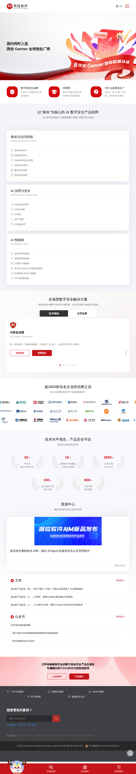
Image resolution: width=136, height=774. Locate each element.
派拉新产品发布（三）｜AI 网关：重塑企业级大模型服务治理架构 (42, 597)
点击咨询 (57, 676)
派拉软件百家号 (41, 735)
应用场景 (82, 313)
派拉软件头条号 (59, 735)
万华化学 (21, 725)
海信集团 (11, 725)
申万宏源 (32, 725)
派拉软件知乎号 (24, 735)
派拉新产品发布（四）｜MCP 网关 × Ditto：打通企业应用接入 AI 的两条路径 (47, 589)
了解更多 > (120, 580)
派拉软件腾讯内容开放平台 (81, 735)
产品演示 (79, 676)
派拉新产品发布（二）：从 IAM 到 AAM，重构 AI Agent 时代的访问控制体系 (47, 605)
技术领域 (54, 313)
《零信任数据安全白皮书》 (23, 641)
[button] (60, 365)
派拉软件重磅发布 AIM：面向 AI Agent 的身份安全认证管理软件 (50, 550)
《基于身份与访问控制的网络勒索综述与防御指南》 (35, 633)
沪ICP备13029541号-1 (72, 746)
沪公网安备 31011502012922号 (104, 746)
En (121, 6)
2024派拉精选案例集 (20, 625)
